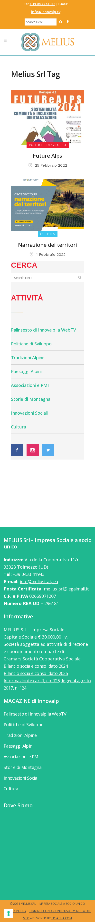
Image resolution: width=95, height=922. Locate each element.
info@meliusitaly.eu (39, 581)
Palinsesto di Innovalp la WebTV (43, 330)
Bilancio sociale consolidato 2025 (36, 673)
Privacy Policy (15, 911)
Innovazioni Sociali (29, 413)
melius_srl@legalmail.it (66, 589)
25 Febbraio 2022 (50, 165)
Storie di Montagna (30, 399)
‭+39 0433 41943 (42, 3)
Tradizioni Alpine (28, 357)
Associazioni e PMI (30, 385)
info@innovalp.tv (45, 11)
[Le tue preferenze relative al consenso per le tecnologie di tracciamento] (8, 913)
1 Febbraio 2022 (50, 254)
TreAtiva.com (61, 918)
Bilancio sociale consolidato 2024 (36, 666)
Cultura (18, 427)
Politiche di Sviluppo (31, 344)
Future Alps (47, 155)
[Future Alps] (47, 117)
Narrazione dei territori (47, 244)
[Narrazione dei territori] (47, 206)
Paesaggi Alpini (26, 371)
